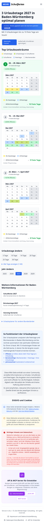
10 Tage (14, 255)
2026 (12, 274)
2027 (18, 274)
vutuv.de (7, 28)
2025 (5, 274)
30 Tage (15, 259)
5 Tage (5, 255)
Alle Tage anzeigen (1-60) (12, 264)
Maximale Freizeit (7, 42)
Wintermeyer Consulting (26, 511)
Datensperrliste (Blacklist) (15, 520)
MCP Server (22, 499)
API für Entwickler (34, 520)
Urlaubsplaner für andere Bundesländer (18, 321)
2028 (25, 274)
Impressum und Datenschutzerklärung (23, 516)
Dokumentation (18, 494)
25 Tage (6, 259)
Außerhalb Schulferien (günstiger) (26, 42)
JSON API (31, 494)
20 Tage (33, 255)
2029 (32, 274)
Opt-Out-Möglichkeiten (26, 411)
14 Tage (23, 255)
